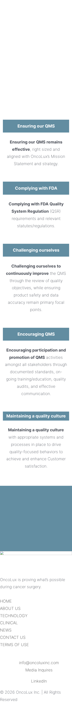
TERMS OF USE (14, 644)
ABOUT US (10, 608)
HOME (6, 601)
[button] (68, 4)
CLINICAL (9, 622)
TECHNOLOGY (13, 615)
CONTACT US (13, 637)
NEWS (6, 630)
